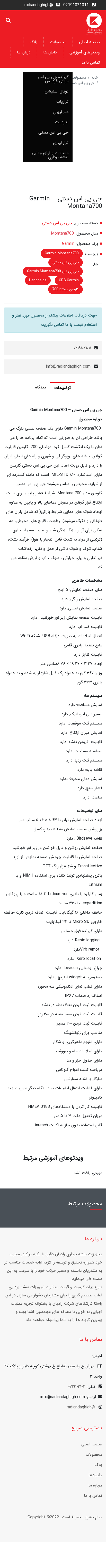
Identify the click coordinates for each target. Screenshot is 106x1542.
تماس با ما (91, 62)
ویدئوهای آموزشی (84, 52)
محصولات (58, 42)
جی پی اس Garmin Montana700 (53, 271)
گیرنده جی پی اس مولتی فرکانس (53, 79)
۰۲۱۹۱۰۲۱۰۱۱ (82, 348)
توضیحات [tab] (62, 388)
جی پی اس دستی (53, 132)
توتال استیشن (56, 91)
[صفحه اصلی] (94, 24)
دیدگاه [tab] (40, 387)
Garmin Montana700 (62, 253)
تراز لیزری (60, 143)
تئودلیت (61, 122)
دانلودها (50, 52)
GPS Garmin (69, 280)
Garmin (68, 243)
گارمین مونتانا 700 (65, 289)
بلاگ (33, 42)
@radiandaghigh (38, 5)
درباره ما (24, 52)
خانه (95, 77)
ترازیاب (62, 101)
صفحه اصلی (89, 42)
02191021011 (76, 5)
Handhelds (38, 280)
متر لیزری (60, 112)
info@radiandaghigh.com (68, 366)
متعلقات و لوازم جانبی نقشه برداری (50, 155)
